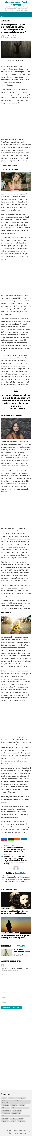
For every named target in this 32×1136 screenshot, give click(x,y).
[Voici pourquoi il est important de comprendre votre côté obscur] (16, 900)
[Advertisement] (16, 1033)
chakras (14, 1105)
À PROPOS (8, 1133)
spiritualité (6, 1121)
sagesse (5, 1118)
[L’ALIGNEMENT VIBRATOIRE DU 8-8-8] (6, 952)
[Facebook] (4, 839)
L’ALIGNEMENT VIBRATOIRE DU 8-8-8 (21, 950)
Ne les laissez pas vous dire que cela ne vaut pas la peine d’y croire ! (15, 937)
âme (14, 1121)
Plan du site (23, 1133)
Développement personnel (21, 1108)
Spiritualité (6, 908)
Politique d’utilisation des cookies (16, 1130)
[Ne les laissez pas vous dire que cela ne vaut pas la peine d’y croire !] (16, 925)
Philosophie (6, 1113)
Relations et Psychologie (10, 933)
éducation (22, 1121)
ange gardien (21, 1098)
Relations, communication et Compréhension (16, 1116)
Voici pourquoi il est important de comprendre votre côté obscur (14, 912)
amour (12, 1098)
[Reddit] (17, 839)
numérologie (7, 1110)
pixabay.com (19, 60)
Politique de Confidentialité (22, 1132)
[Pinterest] (4, 840)
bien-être (6, 1105)
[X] (11, 839)
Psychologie (16, 1113)
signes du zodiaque (17, 1118)
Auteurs (15, 1133)
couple (22, 1105)
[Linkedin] (24, 839)
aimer (4, 1098)
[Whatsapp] (11, 840)
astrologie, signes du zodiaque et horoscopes (12, 1101)
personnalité (18, 1110)
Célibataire (6, 1108)
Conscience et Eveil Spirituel (16, 3)
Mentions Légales (7, 1132)
